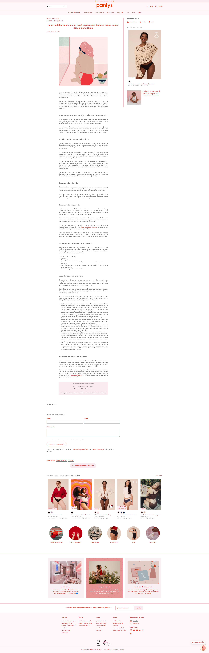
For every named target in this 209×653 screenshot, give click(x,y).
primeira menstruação (68, 621)
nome (49, 418)
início (48, 18)
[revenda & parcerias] (143, 572)
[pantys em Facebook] (134, 630)
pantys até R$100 (84, 625)
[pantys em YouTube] (137, 630)
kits (128, 12)
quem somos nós (101, 621)
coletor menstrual (67, 623)
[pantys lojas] (65, 572)
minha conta (117, 621)
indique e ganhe (118, 623)
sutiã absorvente (67, 628)
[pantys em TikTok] (143, 630)
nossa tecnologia (101, 623)
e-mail (86, 418)
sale (133, 12)
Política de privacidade (80, 449)
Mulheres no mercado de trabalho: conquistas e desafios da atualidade (152, 93)
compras (122, 649)
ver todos (159, 476)
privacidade (116, 649)
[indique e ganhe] (104, 572)
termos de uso (107, 649)
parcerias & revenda (119, 630)
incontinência (99, 12)
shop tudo (120, 12)
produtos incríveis (76, 375)
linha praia (110, 12)
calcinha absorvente (74, 12)
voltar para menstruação (84, 465)
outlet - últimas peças (85, 623)
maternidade (88, 12)
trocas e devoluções (119, 628)
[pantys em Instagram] (131, 630)
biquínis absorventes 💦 (69, 625)
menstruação (55, 18)
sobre (139, 12)
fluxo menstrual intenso (89, 227)
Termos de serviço (98, 449)
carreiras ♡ (99, 630)
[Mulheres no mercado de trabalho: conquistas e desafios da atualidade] (134, 97)
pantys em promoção (85, 621)
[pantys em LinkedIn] (131, 633)
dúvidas (115, 625)
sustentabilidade (101, 625)
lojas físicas (99, 628)
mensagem (51, 427)
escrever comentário (56, 444)
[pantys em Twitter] (140, 630)
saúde (61, 20)
